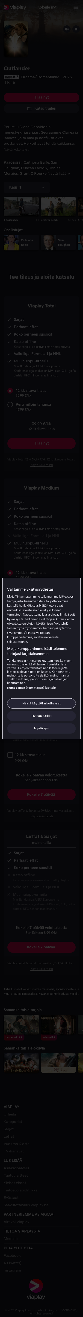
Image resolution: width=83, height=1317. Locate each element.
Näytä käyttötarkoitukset (41, 703)
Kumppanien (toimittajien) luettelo (31, 687)
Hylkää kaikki (41, 715)
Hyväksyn (41, 728)
